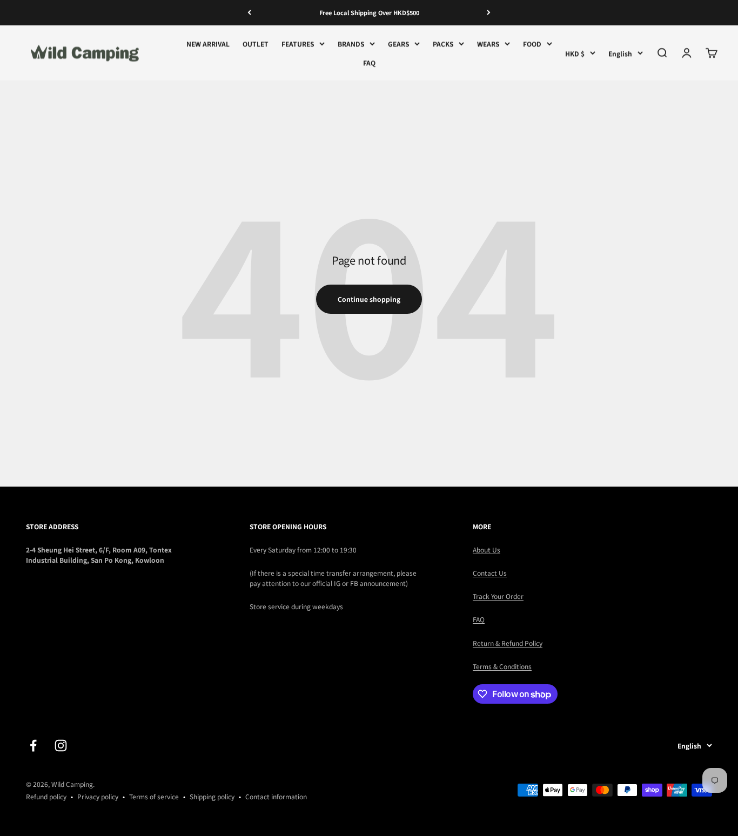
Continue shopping (369, 299)
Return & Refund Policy (507, 643)
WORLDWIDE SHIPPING (369, 15)
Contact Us (490, 572)
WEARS (488, 43)
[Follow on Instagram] (60, 745)
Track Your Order (498, 596)
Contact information (276, 796)
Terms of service (154, 796)
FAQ (369, 62)
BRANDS (351, 43)
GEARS (398, 43)
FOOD (532, 43)
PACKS (443, 43)
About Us (486, 549)
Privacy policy (97, 796)
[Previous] (249, 13)
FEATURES (297, 43)
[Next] (489, 13)
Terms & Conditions (502, 666)
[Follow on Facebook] (33, 745)
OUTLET (256, 43)
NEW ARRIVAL (208, 43)
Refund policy (46, 796)
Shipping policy (212, 796)
